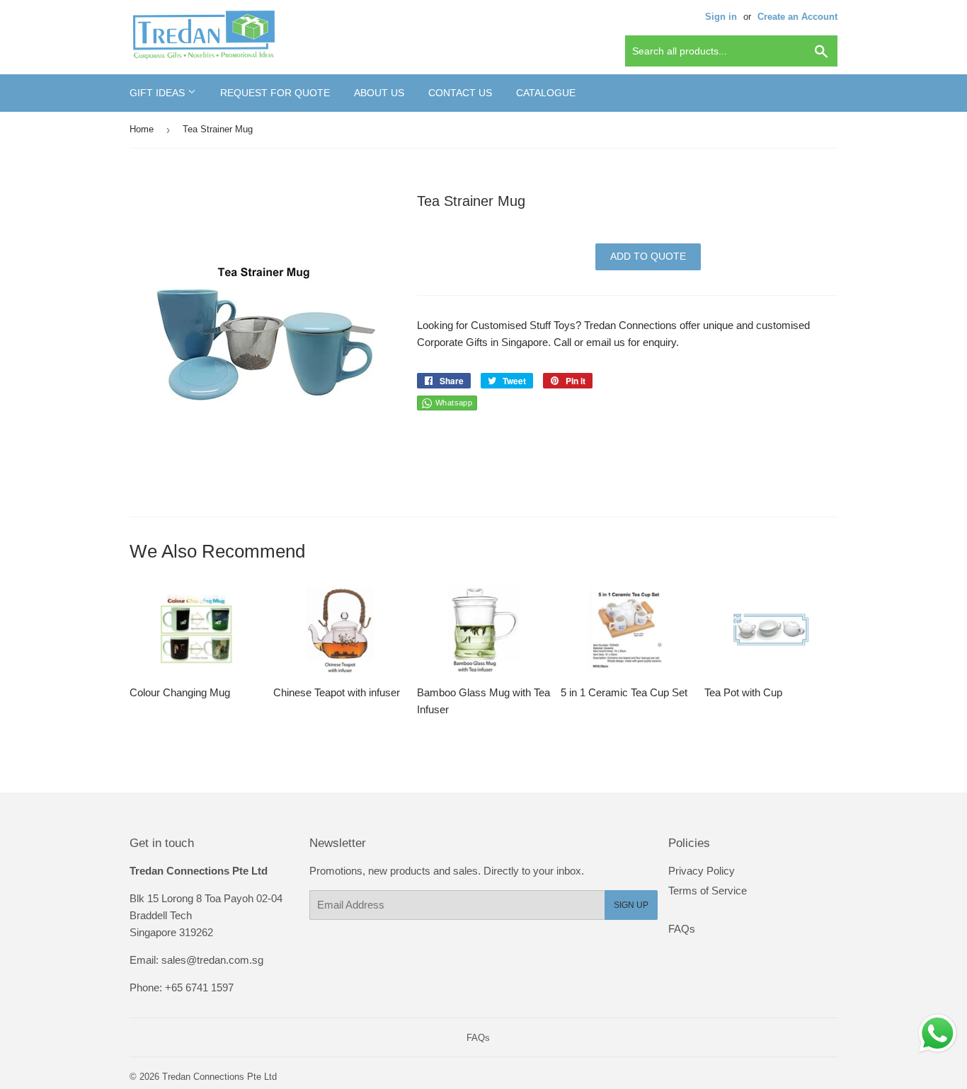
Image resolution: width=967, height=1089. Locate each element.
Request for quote (275, 92)
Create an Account (797, 16)
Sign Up (631, 905)
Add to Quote (648, 256)
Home (142, 129)
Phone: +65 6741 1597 (182, 987)
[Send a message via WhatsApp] (937, 1033)
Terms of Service (707, 891)
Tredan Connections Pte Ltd (219, 1076)
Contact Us (460, 92)
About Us (379, 92)
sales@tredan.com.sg (212, 960)
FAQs (681, 929)
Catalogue (546, 92)
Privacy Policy (701, 871)
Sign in (721, 16)
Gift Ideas (159, 92)
